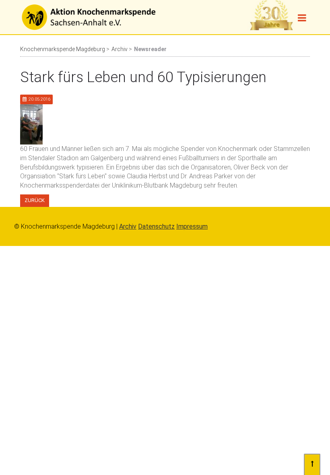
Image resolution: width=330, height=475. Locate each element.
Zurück (35, 200)
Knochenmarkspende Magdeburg (62, 49)
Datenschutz (156, 226)
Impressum (192, 226)
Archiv (119, 49)
